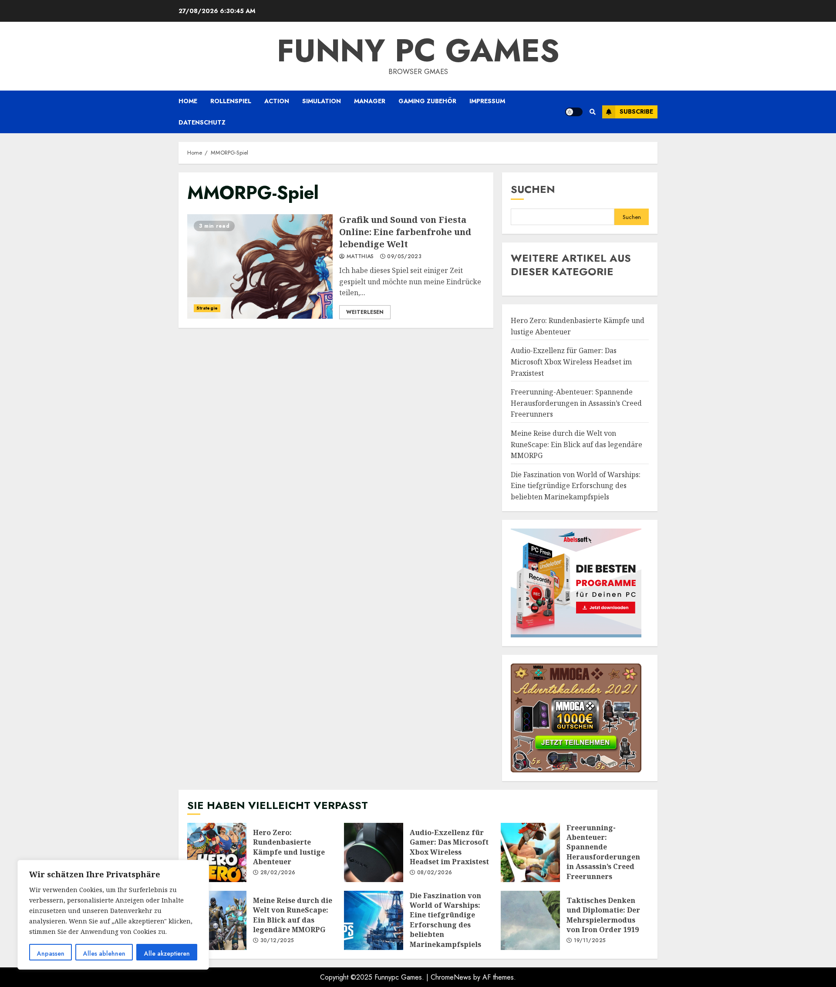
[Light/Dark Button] (574, 112)
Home (188, 101)
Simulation (321, 101)
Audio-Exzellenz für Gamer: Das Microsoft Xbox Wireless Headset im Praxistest (571, 361)
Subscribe (636, 111)
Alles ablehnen (104, 953)
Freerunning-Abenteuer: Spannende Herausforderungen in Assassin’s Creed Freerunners (576, 403)
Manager (369, 101)
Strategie (207, 308)
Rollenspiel (230, 101)
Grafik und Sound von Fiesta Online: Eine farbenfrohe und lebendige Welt (260, 266)
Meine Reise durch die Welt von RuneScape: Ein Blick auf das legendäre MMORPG (576, 444)
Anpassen (50, 953)
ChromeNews (451, 977)
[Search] (592, 112)
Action (276, 101)
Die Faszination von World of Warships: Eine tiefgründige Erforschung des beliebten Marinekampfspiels (575, 486)
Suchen (533, 189)
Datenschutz (202, 122)
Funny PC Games (418, 50)
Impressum (487, 101)
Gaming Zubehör (427, 101)
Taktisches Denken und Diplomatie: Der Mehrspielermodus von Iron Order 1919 (530, 920)
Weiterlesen (365, 312)
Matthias (359, 256)
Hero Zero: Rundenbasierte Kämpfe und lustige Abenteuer (216, 852)
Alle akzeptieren (167, 953)
